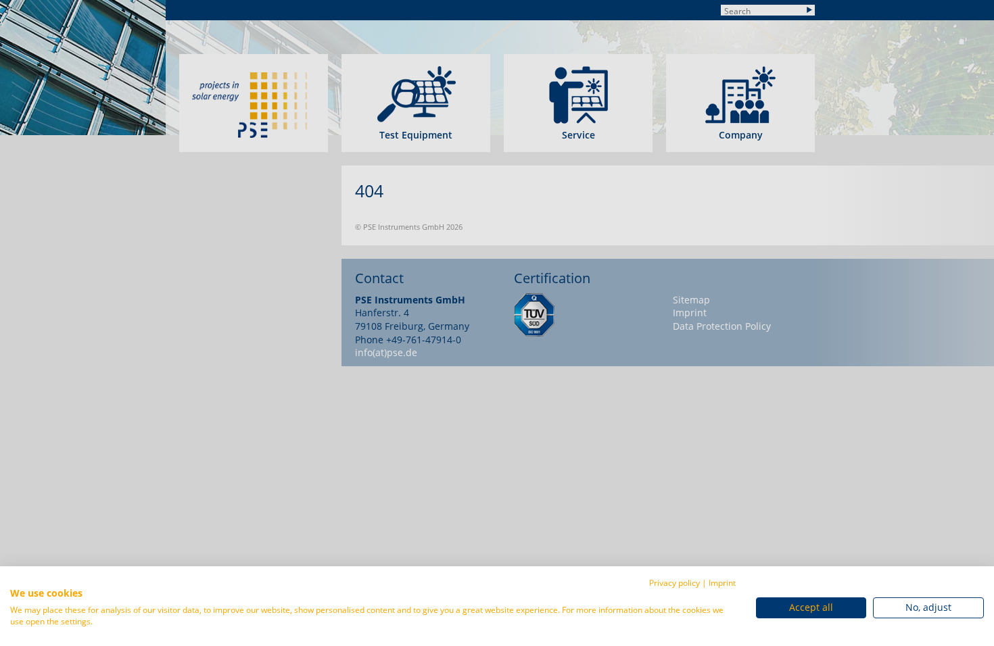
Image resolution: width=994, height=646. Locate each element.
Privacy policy (674, 583)
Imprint (722, 583)
